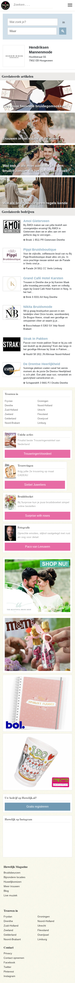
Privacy (8, 953)
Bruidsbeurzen (12, 872)
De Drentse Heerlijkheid (41, 364)
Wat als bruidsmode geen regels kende (35, 203)
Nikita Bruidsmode (37, 307)
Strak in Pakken (35, 338)
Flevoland (43, 414)
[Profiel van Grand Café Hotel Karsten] (11, 283)
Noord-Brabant (12, 423)
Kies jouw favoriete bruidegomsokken (34, 106)
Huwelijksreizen (12, 881)
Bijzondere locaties (14, 877)
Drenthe (9, 405)
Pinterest (9, 971)
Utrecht (41, 409)
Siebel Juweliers (35, 484)
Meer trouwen (12, 886)
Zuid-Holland (11, 409)
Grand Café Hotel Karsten (43, 278)
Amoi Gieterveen (36, 221)
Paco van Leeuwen (37, 546)
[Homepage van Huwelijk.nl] (5, 5)
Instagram (9, 976)
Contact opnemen (14, 957)
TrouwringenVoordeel (38, 453)
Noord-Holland (45, 405)
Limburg (42, 423)
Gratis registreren (37, 806)
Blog (6, 890)
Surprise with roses (37, 515)
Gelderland (10, 418)
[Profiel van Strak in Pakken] (11, 344)
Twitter (7, 967)
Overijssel (43, 418)
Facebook (9, 962)
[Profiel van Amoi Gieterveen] (11, 226)
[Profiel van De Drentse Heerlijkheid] (11, 369)
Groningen (43, 401)
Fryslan (9, 401)
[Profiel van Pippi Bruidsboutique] (11, 254)
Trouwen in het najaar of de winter (31, 138)
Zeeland (9, 414)
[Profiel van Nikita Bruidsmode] (11, 312)
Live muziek (10, 895)
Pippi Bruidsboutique (39, 249)
